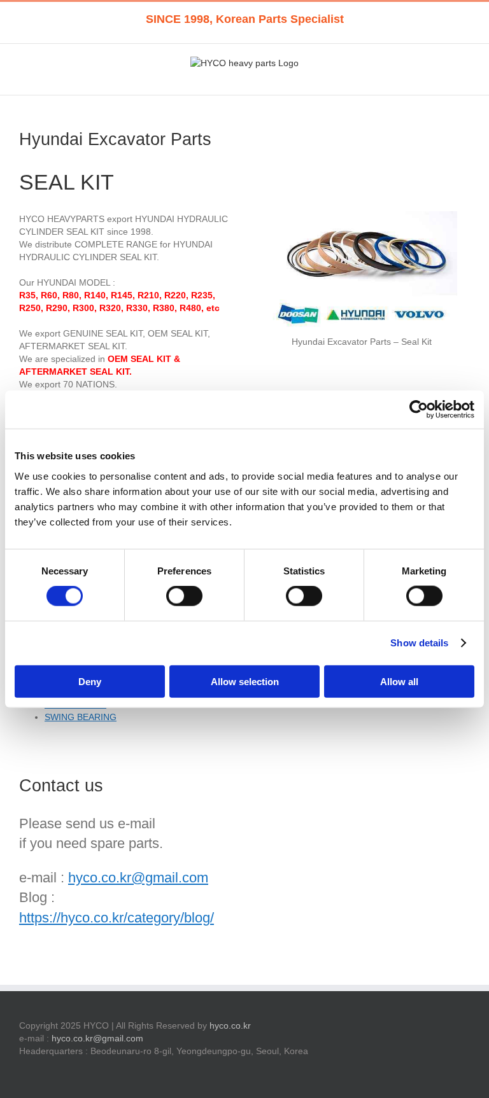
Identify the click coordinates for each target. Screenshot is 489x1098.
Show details (419, 642)
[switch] (184, 596)
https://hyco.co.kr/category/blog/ (116, 918)
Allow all (399, 681)
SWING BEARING (81, 717)
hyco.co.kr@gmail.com (138, 878)
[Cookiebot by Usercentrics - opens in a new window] (418, 409)
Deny (89, 681)
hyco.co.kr (230, 1025)
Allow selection (245, 681)
